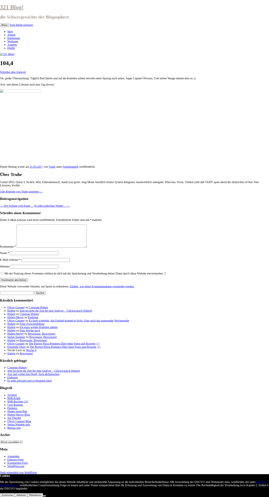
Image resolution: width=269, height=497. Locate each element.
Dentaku (12, 408)
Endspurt (33, 317)
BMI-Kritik (13, 398)
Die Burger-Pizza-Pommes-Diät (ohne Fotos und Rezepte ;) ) (64, 343)
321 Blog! (12, 7)
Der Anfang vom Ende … (17, 205)
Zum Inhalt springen (21, 24)
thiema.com (14, 427)
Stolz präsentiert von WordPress (18, 472)
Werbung (12, 41)
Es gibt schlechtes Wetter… (52, 205)
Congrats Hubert (38, 307)
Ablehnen (21, 495)
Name (4, 253)
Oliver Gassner (16, 307)
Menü (4, 25)
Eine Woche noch (30, 330)
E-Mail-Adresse (10, 259)
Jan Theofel (14, 418)
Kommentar (8, 246)
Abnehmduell (70, 166)
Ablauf (11, 34)
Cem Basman (15, 404)
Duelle (11, 48)
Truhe (52, 166)
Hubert (11, 310)
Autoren (12, 44)
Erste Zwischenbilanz (32, 323)
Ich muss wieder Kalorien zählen (38, 327)
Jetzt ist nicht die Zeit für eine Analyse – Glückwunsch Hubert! (56, 310)
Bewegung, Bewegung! (41, 333)
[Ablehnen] (44, 495)
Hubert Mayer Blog (18, 414)
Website (4, 266)
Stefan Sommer (16, 337)
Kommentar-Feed (17, 462)
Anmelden (13, 456)
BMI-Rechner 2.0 (17, 401)
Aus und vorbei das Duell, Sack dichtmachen (33, 374)
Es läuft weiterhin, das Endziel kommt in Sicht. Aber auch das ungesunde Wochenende (79, 320)
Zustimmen (7, 495)
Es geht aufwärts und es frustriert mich (29, 380)
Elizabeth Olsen (16, 346)
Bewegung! (26, 353)
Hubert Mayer (15, 317)
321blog (12, 395)
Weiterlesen (35, 495)
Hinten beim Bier (17, 411)
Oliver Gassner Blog (19, 421)
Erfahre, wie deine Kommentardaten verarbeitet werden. (102, 286)
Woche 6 (31, 350)
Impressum (13, 38)
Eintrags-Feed (15, 459)
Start (10, 31)
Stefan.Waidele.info (18, 424)
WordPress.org (15, 466)
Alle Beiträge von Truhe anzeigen (21, 191)
